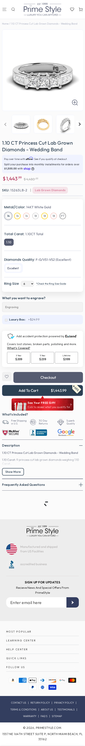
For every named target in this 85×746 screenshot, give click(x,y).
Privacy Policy (64, 703)
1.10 (9, 242)
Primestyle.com (48, 728)
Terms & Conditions (23, 709)
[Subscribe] (72, 602)
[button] (13, 9)
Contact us (18, 703)
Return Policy (40, 703)
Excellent (13, 268)
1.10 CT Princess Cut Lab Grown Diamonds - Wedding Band (44, 23)
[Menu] (4, 9)
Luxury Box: (17, 319)
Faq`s (44, 716)
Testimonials (66, 709)
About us (47, 709)
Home (5, 23)
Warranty (29, 716)
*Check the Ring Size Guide (51, 283)
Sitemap (57, 716)
